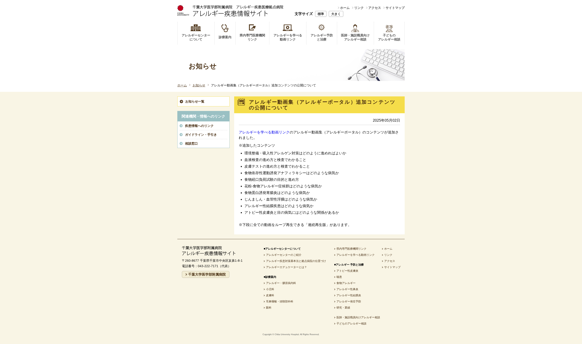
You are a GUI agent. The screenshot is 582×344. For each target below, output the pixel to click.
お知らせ (199, 85)
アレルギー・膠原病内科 (281, 283)
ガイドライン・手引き (201, 134)
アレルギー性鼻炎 (347, 289)
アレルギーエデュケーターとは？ (286, 267)
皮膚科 (270, 295)
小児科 (270, 289)
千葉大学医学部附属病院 (207, 274)
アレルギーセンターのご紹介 (283, 254)
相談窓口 (191, 143)
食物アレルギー (346, 283)
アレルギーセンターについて (196, 37)
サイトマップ (395, 8)
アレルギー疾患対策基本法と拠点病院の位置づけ (296, 261)
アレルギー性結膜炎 (348, 295)
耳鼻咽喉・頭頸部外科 (279, 301)
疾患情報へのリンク (199, 126)
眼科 (268, 307)
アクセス (374, 8)
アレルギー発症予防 (348, 301)
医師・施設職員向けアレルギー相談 (355, 37)
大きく (336, 14)
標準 (321, 14)
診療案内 (225, 37)
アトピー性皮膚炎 (347, 270)
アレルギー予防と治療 (322, 37)
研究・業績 (343, 307)
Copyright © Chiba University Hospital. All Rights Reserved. (291, 334)
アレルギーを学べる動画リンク (287, 37)
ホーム (345, 8)
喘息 (339, 277)
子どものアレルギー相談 (389, 37)
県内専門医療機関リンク (252, 37)
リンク (359, 8)
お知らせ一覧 (194, 101)
